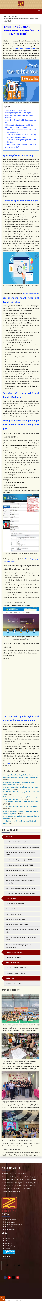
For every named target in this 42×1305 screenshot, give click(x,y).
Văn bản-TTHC (10, 1238)
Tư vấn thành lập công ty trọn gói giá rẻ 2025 (20, 893)
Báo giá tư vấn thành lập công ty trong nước (20, 842)
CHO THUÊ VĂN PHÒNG (14, 957)
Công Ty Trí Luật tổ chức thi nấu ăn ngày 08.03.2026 (19, 1102)
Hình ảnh (8, 1248)
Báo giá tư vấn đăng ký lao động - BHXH (19, 860)
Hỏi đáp (7, 1241)
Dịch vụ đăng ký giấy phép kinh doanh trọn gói (20, 888)
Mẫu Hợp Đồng (10, 1246)
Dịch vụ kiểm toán (11, 909)
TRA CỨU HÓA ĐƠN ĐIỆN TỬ (15, 973)
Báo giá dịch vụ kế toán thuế (15, 903)
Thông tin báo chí (10, 1219)
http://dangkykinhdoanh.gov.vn (14, 577)
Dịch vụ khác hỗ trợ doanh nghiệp (16, 875)
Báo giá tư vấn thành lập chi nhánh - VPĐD (19, 865)
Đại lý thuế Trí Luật (12, 1265)
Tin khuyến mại (10, 1229)
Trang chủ (7, 16)
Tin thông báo (9, 1227)
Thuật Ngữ (8, 1243)
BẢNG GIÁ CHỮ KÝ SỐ (13, 983)
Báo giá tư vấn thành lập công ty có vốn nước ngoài (22, 847)
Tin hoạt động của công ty (13, 1224)
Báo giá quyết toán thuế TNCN (15, 919)
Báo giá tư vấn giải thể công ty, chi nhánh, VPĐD (21, 870)
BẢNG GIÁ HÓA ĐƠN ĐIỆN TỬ (16, 968)
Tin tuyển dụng (10, 1222)
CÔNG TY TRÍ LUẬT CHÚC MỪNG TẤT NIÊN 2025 (17, 1140)
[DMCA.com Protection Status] (9, 1251)
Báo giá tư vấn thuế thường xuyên (17, 924)
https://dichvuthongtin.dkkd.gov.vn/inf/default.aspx (21, 458)
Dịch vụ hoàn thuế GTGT (14, 914)
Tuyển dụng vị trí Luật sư (11, 1149)
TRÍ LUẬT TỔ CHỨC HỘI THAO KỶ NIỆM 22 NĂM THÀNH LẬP (21, 1025)
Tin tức (14, 16)
